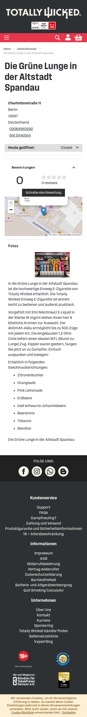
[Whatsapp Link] (50, 471)
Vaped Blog (43, 641)
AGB (43, 558)
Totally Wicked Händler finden (43, 631)
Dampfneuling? (43, 518)
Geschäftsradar (27, 48)
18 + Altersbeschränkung (43, 534)
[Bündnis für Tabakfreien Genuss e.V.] (23, 679)
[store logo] (43, 12)
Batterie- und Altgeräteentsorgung (43, 585)
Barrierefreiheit (43, 580)
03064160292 (21, 129)
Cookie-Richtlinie (22, 712)
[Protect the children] (63, 659)
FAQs (43, 513)
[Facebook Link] (24, 471)
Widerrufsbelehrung (43, 564)
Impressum (43, 553)
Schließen (69, 712)
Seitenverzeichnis (43, 636)
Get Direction (20, 135)
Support (43, 507)
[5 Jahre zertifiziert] (64, 680)
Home (7, 48)
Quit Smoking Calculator (43, 590)
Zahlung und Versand (43, 523)
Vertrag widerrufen (43, 569)
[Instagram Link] (37, 471)
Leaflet (53, 234)
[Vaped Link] (63, 471)
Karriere (43, 620)
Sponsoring (43, 625)
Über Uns (43, 610)
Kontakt (43, 615)
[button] (68, 38)
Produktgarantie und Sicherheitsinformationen (43, 529)
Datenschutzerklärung (43, 574)
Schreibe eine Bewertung (43, 192)
